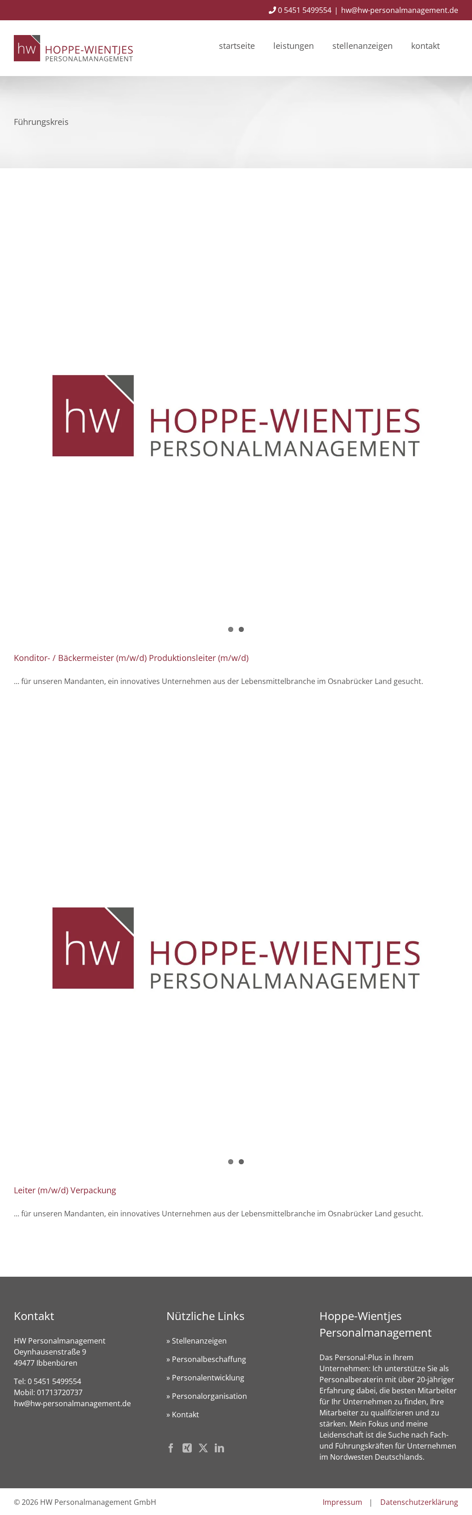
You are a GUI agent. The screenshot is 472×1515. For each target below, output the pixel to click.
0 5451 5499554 (303, 10)
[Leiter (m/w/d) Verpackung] (236, 948)
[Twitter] (203, 1448)
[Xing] (187, 1448)
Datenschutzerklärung (419, 1502)
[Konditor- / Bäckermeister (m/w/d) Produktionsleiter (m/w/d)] (236, 416)
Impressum (342, 1502)
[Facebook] (171, 1448)
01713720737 (60, 1392)
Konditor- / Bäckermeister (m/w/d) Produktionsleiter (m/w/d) (131, 657)
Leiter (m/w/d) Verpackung (65, 1190)
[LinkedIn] (219, 1448)
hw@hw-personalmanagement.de (399, 10)
